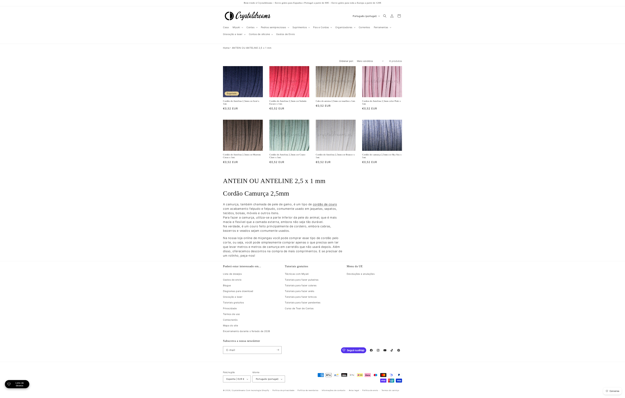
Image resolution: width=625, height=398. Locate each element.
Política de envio (370, 390)
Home (226, 47)
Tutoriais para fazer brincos (301, 296)
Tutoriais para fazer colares (301, 285)
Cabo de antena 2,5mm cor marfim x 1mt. (336, 101)
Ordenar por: (346, 61)
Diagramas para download (238, 291)
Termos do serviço (390, 390)
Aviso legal (354, 390)
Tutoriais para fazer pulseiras (302, 279)
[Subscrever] (277, 350)
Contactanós (230, 319)
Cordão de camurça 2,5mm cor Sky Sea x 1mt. (382, 156)
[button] (237, 27)
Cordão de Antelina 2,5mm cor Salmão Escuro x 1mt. (288, 102)
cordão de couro (325, 204)
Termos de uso (231, 314)
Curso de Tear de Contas (299, 308)
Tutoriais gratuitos (233, 302)
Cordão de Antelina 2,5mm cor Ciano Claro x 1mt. (287, 156)
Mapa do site (230, 325)
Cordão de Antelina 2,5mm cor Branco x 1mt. (335, 156)
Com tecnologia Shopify (257, 390)
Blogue (227, 285)
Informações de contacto (334, 390)
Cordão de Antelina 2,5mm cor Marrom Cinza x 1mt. (242, 156)
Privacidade (230, 308)
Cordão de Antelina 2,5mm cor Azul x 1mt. (241, 102)
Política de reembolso (308, 390)
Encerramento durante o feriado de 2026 (246, 331)
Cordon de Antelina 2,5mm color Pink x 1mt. (381, 102)
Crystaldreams (238, 390)
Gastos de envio (232, 279)
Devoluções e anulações (361, 274)
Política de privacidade (283, 390)
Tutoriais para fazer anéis (299, 291)
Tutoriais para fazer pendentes (302, 302)
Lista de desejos (232, 274)
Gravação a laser (233, 296)
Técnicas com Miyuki (297, 274)
